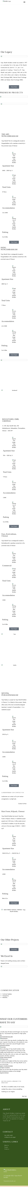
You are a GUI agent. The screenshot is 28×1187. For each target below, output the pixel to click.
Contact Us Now (22, 803)
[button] (14, 1074)
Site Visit (24, 1096)
